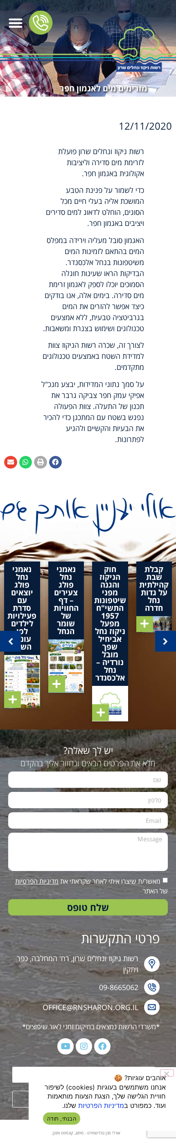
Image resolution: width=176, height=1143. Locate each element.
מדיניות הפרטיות (37, 881)
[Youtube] (65, 1046)
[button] (16, 23)
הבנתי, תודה (61, 1118)
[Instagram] (84, 1046)
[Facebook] (102, 1046)
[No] (167, 1073)
